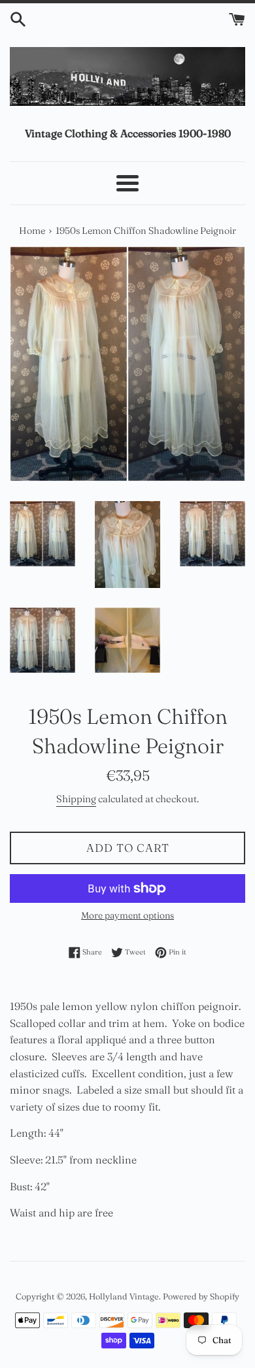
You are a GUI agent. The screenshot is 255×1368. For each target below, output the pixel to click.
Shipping (76, 798)
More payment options (127, 915)
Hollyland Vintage (124, 1296)
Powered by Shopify (201, 1296)
